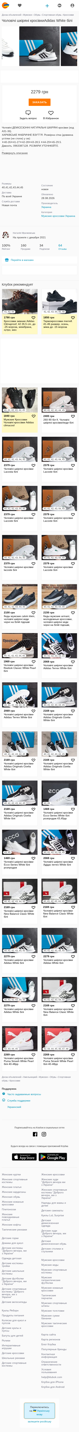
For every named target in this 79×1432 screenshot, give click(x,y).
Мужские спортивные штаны (54, 1304)
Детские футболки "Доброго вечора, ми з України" (14, 1281)
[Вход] (72, 5)
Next (76, 46)
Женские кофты (11, 1224)
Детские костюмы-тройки (13, 1264)
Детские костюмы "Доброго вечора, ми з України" (14, 1250)
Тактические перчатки (48, 1297)
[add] (47, 5)
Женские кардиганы (14, 1191)
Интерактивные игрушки (11, 1347)
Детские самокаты (52, 1210)
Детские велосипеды (14, 1301)
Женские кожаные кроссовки (13, 1203)
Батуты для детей (12, 1335)
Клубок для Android (52, 1386)
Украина (46, 207)
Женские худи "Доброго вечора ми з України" (53, 1182)
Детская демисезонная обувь (53, 1242)
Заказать (39, 102)
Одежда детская (11, 1258)
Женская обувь (11, 1196)
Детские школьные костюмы (13, 1272)
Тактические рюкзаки (14, 1229)
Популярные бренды (54, 1349)
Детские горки (10, 1238)
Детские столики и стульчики (52, 1250)
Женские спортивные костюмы (15, 1181)
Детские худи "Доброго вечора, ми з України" (53, 1233)
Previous (2, 46)
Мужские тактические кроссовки (54, 1324)
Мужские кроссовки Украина (58, 215)
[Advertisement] (39, 76)
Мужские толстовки (52, 1310)
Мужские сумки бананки (50, 1317)
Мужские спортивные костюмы (54, 1271)
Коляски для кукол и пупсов (14, 1321)
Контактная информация (49, 1355)
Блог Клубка (48, 1344)
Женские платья (11, 1187)
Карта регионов (50, 1339)
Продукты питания (13, 1315)
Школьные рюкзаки (13, 1358)
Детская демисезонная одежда (50, 1223)
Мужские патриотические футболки (50, 1280)
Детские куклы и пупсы (11, 1329)
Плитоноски (9, 1209)
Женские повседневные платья (10, 1217)
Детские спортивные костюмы (14, 1364)
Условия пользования (49, 1371)
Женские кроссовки (53, 1174)
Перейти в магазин (22, 259)
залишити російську (39, 1421)
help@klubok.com (51, 1377)
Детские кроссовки (13, 1353)
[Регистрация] (59, 5)
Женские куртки (11, 1174)
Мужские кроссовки (52, 1259)
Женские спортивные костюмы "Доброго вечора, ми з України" (54, 1193)
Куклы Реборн (10, 1310)
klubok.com (5, 5)
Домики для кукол (12, 1243)
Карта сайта (48, 1334)
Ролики (6, 1340)
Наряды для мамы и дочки (53, 1204)
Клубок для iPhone (52, 1382)
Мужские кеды (49, 1264)
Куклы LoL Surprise (52, 1215)
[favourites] (19, 5)
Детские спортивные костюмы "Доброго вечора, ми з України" (14, 1292)
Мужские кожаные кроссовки (52, 1289)
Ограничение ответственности (51, 1363)
